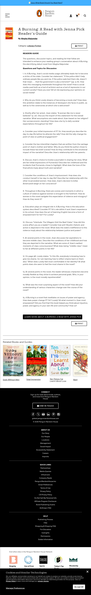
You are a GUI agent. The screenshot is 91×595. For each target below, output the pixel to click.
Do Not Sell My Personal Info (45, 498)
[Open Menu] (7, 15)
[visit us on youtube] (43, 414)
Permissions (45, 536)
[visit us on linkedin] (48, 414)
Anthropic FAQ (45, 508)
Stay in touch (46, 406)
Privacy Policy (45, 491)
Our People (45, 436)
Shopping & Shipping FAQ (45, 526)
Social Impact (45, 446)
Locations (45, 440)
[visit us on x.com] (38, 414)
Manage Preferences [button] (15, 588)
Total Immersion (33, 379)
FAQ (45, 523)
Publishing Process (45, 519)
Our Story (45, 433)
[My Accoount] (71, 15)
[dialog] (45, 582)
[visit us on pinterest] (53, 414)
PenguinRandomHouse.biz (45, 481)
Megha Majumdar (29, 38)
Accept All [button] (79, 587)
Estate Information (45, 539)
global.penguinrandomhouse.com (45, 418)
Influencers (45, 475)
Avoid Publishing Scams (45, 505)
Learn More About (52, 317)
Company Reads (45, 478)
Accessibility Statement (45, 450)
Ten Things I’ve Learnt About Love (58, 380)
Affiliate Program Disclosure (45, 501)
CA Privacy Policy (45, 495)
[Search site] (85, 15)
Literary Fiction (34, 46)
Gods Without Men (11, 379)
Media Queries (45, 471)
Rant (75, 379)
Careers (45, 453)
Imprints (45, 456)
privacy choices (43, 581)
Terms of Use (45, 488)
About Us (45, 430)
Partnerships (45, 468)
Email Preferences (45, 485)
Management (45, 443)
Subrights (45, 533)
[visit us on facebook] (33, 414)
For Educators (45, 529)
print (80, 46)
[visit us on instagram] (58, 414)
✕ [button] (87, 572)
